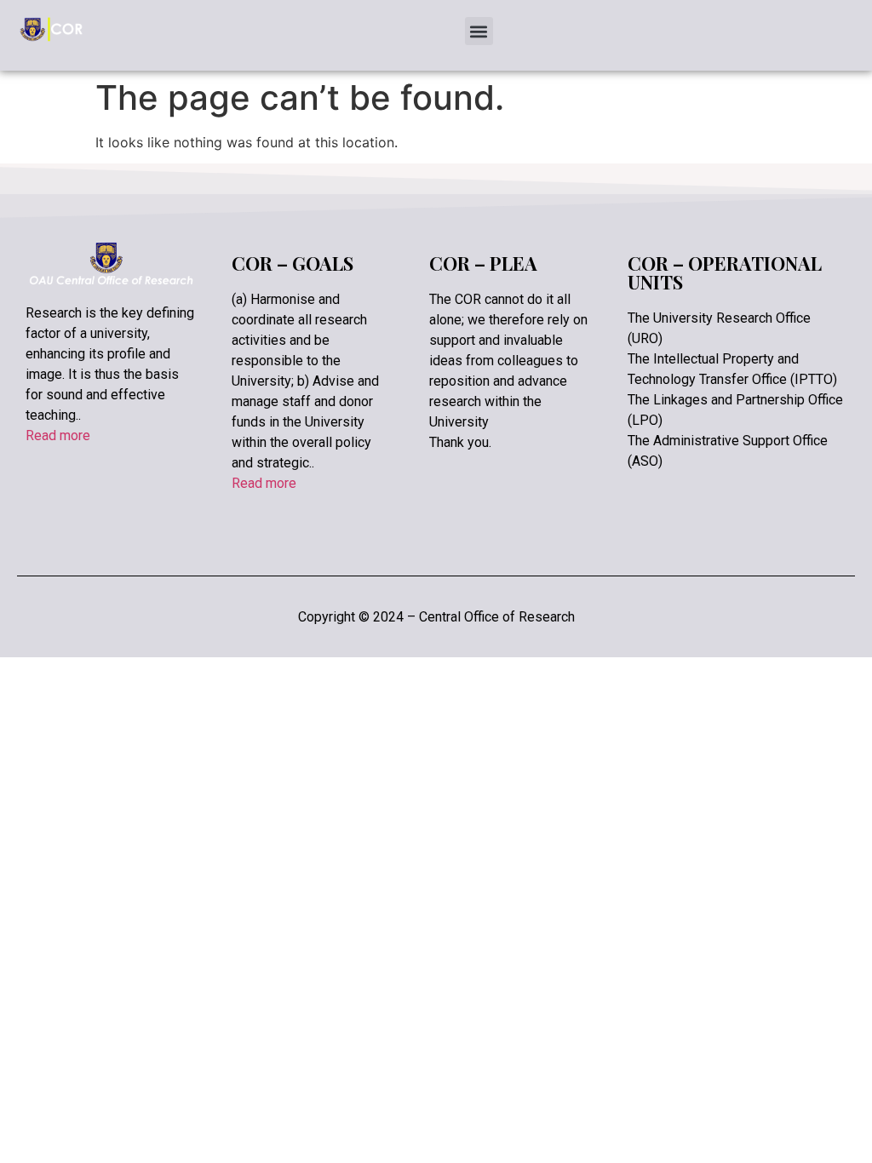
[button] (479, 31)
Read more (58, 435)
